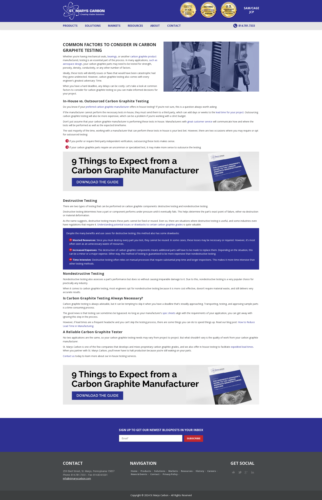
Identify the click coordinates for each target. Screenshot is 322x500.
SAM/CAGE (251, 8)
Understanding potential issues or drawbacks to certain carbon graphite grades (140, 224)
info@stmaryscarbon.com (77, 478)
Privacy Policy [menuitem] (170, 474)
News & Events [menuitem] (139, 474)
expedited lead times (242, 346)
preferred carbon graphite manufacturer (107, 106)
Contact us (69, 356)
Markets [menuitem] (114, 26)
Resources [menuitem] (135, 26)
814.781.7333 (246, 26)
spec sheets (169, 313)
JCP (251, 12)
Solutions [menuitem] (93, 26)
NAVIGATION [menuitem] (143, 463)
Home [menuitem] (134, 470)
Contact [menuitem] (174, 26)
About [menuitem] (155, 26)
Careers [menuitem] (211, 470)
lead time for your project (230, 112)
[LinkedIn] (253, 472)
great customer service (199, 121)
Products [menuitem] (70, 26)
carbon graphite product (143, 56)
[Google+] (246, 472)
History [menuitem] (200, 470)
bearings (112, 56)
